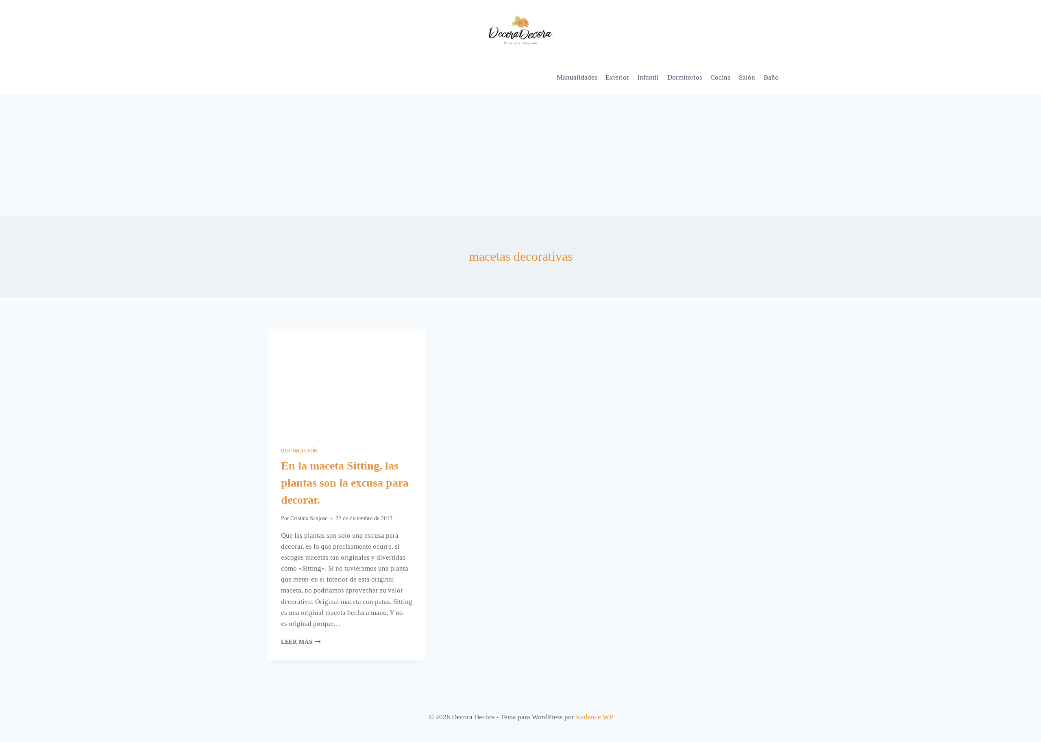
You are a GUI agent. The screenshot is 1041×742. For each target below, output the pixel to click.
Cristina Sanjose (308, 518)
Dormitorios (684, 77)
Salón (747, 77)
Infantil (648, 77)
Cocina (720, 77)
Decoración (299, 451)
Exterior (617, 77)
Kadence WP (594, 717)
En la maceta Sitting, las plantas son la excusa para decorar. (345, 482)
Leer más (301, 642)
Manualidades (577, 77)
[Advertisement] (520, 155)
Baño (771, 77)
